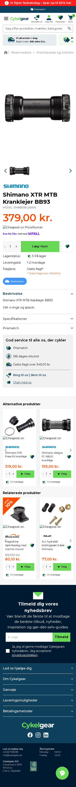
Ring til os (20, 375)
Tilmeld (61, 637)
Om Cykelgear (14, 679)
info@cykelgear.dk (12, 755)
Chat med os (22, 382)
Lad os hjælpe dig (17, 668)
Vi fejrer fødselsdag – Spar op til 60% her (40, 3)
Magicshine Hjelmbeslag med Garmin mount (15, 545)
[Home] (6, 52)
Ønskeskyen (17, 281)
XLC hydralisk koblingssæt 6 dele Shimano (53, 545)
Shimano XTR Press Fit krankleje (16, 454)
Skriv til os (38, 375)
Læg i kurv (40, 246)
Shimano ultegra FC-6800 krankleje (52, 456)
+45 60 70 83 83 (10, 752)
